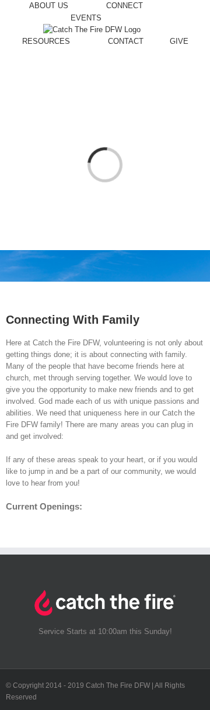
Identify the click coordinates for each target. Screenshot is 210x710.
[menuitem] (54, 6)
